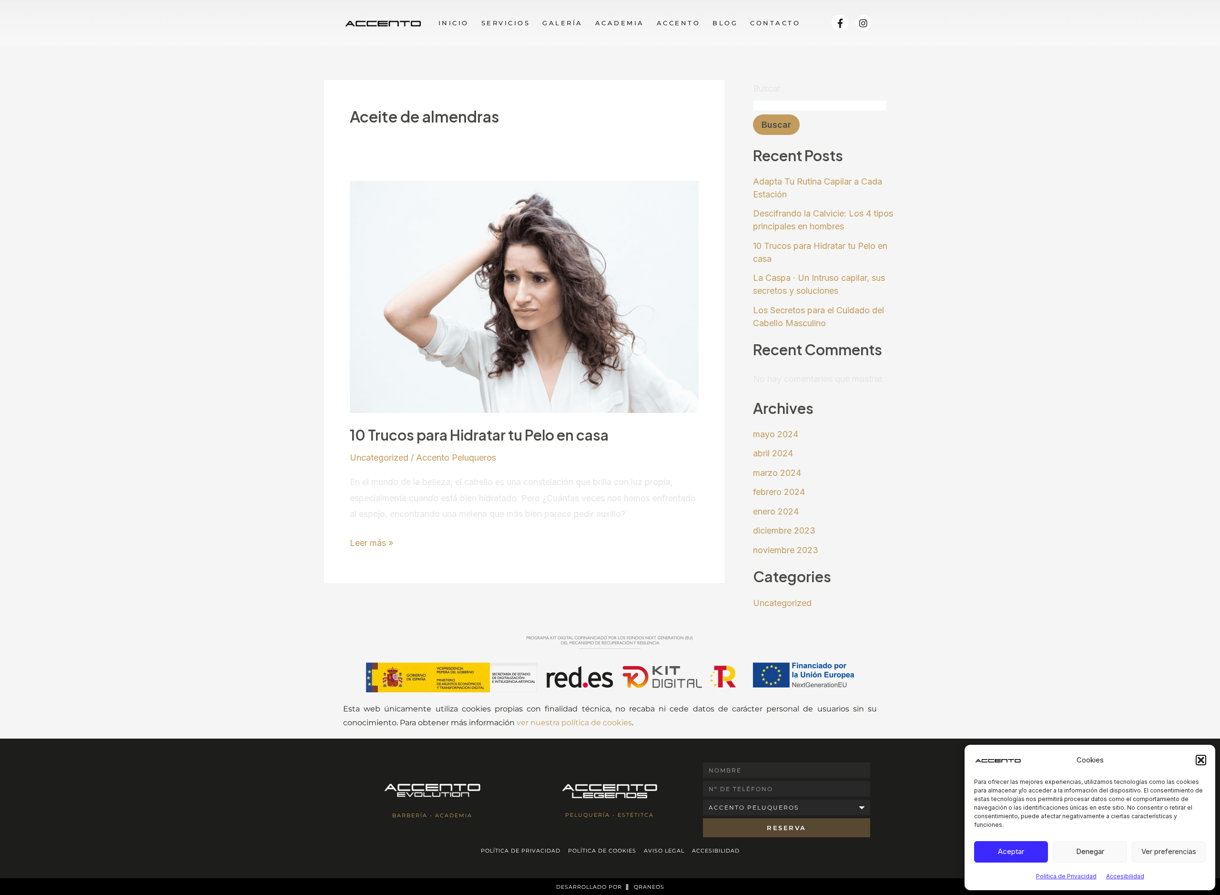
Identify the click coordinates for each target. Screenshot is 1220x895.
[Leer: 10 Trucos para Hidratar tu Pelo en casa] (524, 296)
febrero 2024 (779, 492)
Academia (619, 23)
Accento (679, 23)
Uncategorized (379, 458)
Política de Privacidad (1066, 876)
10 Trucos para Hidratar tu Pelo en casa (479, 435)
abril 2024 (773, 453)
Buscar (766, 88)
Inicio (453, 23)
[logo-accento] (383, 23)
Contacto (775, 23)
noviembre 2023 (785, 550)
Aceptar (1011, 851)
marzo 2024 (777, 473)
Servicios (505, 23)
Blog (725, 23)
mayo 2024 (775, 434)
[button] (1201, 760)
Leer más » (371, 541)
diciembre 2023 (784, 530)
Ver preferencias (1168, 851)
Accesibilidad (1125, 876)
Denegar (1090, 851)
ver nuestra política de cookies (574, 722)
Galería (562, 23)
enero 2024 (776, 511)
